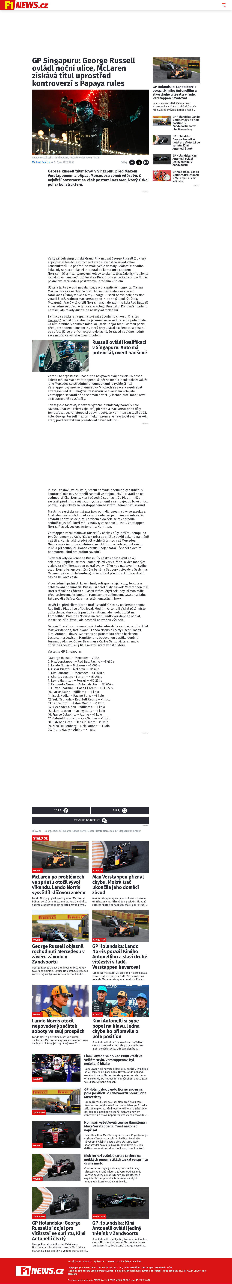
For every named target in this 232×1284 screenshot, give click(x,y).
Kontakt (87, 1261)
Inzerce (110, 1261)
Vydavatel (99, 1261)
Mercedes (108, 830)
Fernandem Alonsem (70, 328)
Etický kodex (74, 1261)
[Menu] (224, 5)
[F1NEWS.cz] (24, 5)
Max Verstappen (90, 299)
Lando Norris (79, 830)
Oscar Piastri (74, 270)
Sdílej (58, 810)
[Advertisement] (98, 223)
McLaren (66, 830)
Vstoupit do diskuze (87, 820)
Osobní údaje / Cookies (129, 1261)
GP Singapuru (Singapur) (128, 830)
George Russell (122, 258)
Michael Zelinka (41, 162)
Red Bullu (138, 302)
